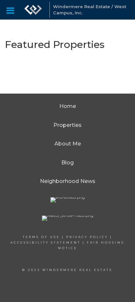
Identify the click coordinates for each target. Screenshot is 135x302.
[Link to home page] (33, 10)
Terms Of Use (41, 237)
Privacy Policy (87, 237)
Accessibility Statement (45, 242)
